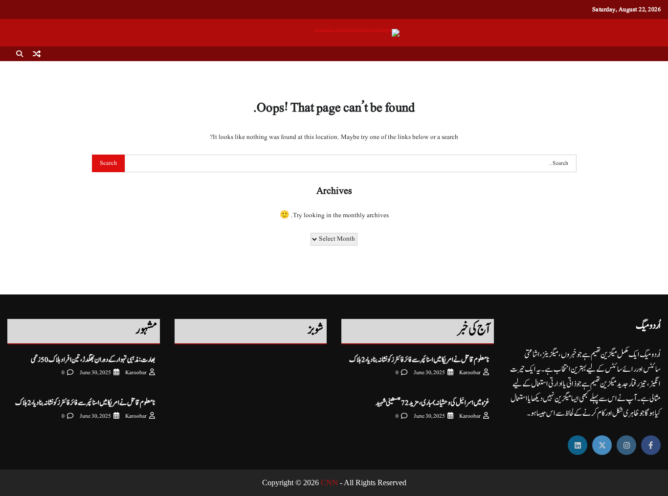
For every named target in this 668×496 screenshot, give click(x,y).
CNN (329, 482)
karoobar (470, 372)
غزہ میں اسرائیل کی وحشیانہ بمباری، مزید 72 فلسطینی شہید (432, 403)
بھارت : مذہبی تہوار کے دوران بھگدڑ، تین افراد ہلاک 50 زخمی (93, 360)
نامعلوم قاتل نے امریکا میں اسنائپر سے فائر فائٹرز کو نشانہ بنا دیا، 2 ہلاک (419, 360)
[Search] (19, 53)
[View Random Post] (36, 53)
